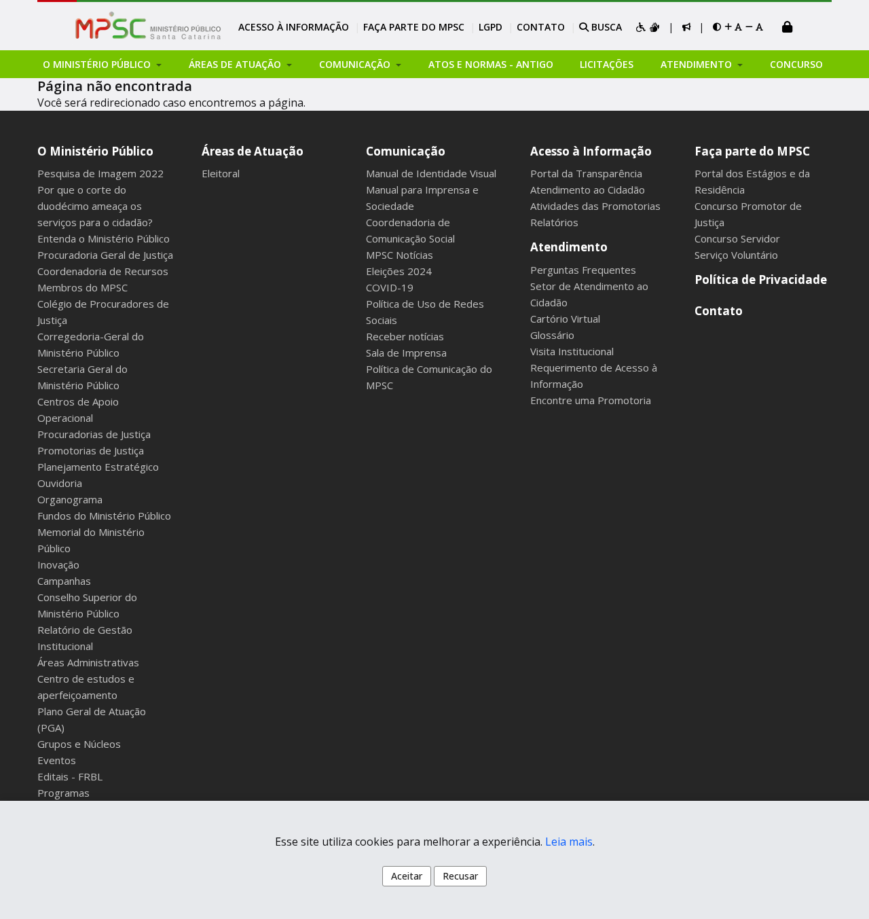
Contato (541, 26)
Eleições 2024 (399, 271)
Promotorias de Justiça (90, 450)
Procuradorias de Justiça (94, 434)
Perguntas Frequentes (583, 269)
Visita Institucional (572, 351)
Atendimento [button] (698, 64)
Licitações (606, 64)
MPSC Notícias (399, 255)
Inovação (58, 564)
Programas (63, 792)
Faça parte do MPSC (413, 26)
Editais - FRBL (70, 776)
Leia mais (569, 841)
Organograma (70, 499)
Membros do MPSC (82, 287)
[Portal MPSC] (155, 26)
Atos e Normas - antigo (490, 64)
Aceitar (406, 875)
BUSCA (605, 26)
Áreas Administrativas (88, 662)
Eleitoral (221, 173)
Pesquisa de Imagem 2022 (100, 173)
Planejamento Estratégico (98, 466)
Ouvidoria (59, 483)
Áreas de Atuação (252, 151)
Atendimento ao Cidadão (587, 189)
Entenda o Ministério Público (103, 238)
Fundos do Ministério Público (104, 515)
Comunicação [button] (356, 64)
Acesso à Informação (293, 26)
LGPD (490, 26)
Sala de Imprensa (406, 352)
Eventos (56, 760)
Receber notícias (405, 336)
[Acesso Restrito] (787, 28)
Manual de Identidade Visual (431, 173)
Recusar (460, 875)
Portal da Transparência (586, 173)
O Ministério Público (95, 151)
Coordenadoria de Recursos (102, 271)
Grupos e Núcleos (79, 744)
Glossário (552, 335)
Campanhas (64, 581)
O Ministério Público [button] (98, 64)
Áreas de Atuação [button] (236, 64)
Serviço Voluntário (736, 255)
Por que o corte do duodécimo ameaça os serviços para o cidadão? (95, 206)
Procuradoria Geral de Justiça (105, 255)
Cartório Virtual (565, 318)
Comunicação (405, 151)
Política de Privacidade (761, 279)
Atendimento (569, 247)
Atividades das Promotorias (595, 206)
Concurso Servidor (737, 238)
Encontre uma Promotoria (590, 400)
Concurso (796, 64)
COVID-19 (389, 287)
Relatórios (554, 222)
